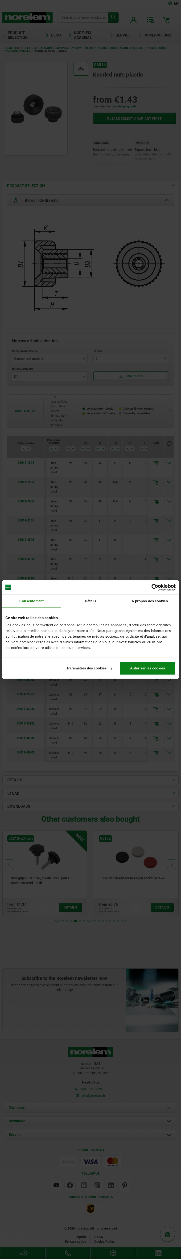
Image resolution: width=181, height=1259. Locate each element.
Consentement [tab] (31, 601)
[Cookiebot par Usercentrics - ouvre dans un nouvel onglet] (155, 587)
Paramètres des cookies (87, 668)
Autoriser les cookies (147, 668)
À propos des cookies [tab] (150, 601)
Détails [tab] (90, 601)
